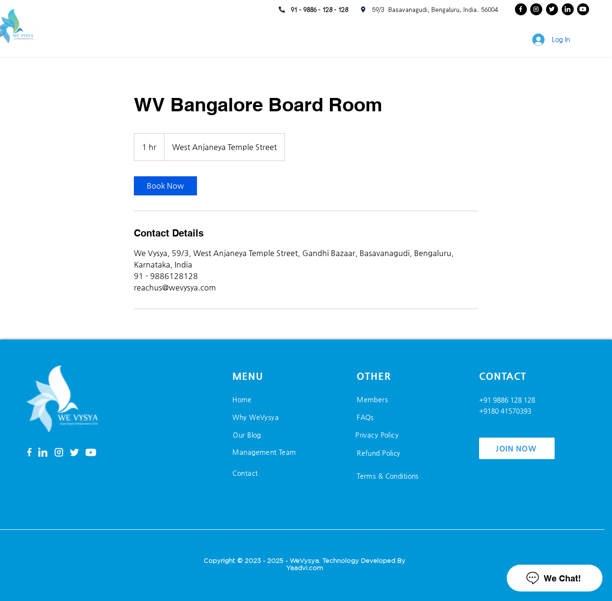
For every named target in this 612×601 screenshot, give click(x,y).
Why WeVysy (253, 417)
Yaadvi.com (304, 567)
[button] (517, 448)
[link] (165, 185)
